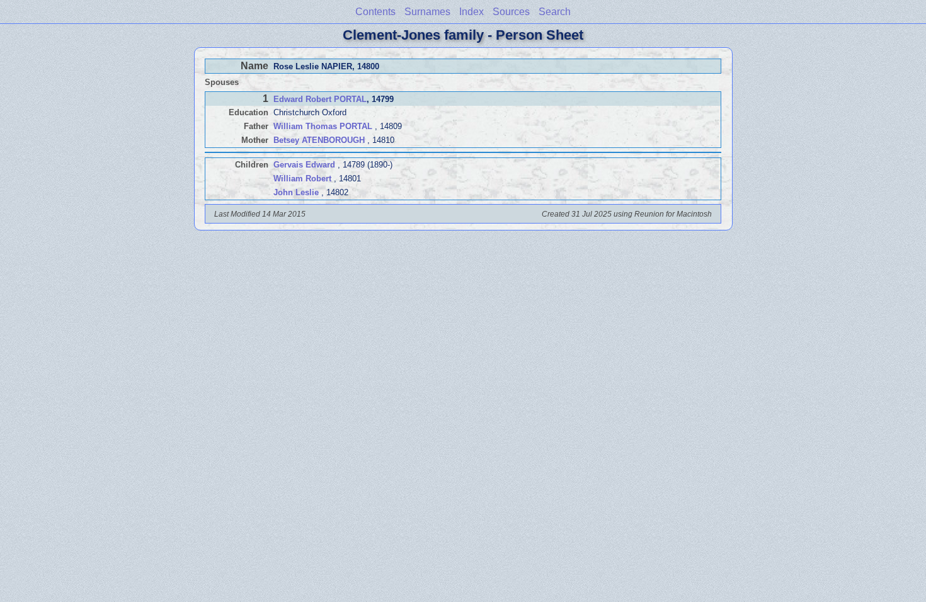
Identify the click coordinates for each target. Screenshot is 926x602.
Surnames (427, 11)
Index (471, 11)
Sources (511, 11)
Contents (375, 11)
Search (555, 11)
